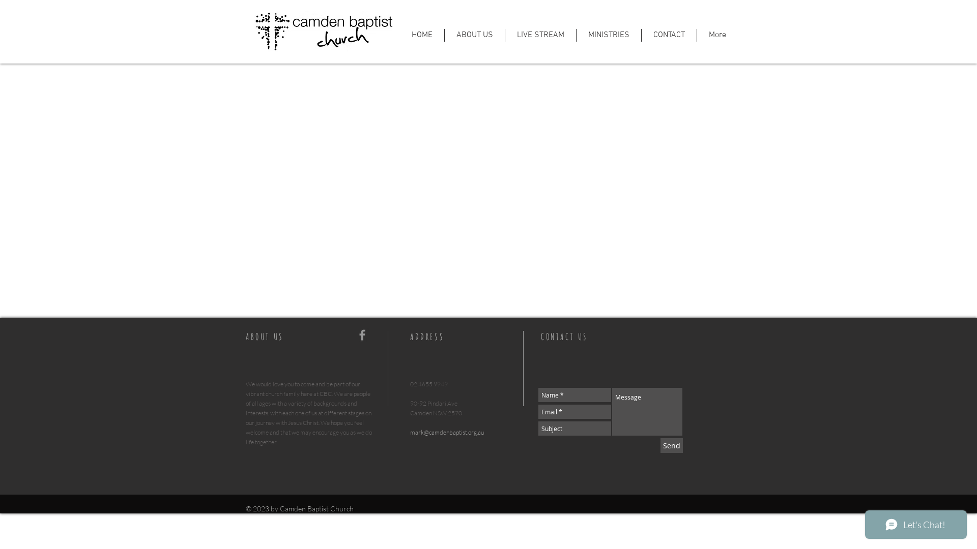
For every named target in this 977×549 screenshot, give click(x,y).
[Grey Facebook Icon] (362, 335)
